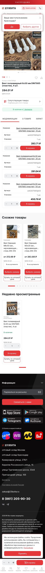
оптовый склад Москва (13, 450)
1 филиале (28, 109)
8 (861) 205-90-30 (16, 499)
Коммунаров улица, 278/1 (14, 460)
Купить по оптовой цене (12, 278)
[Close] (40, 17)
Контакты (6, 480)
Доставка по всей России (13, 485)
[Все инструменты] (39, 435)
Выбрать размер (12, 272)
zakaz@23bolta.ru (10, 491)
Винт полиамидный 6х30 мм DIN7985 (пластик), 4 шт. (12, 324)
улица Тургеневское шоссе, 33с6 (18, 470)
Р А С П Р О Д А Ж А (22, 2)
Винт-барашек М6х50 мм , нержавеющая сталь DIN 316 (10, 247)
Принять (22, 553)
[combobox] (19, 14)
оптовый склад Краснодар (15, 455)
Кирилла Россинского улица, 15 (17, 465)
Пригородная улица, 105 (14, 474)
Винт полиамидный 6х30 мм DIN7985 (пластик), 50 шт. (28, 185)
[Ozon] (6, 435)
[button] (40, 13)
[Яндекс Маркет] (28, 435)
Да (12, 26)
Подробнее (28, 548)
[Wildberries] (17, 435)
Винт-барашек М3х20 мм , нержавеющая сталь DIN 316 (31, 247)
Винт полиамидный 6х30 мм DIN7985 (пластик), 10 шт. (28, 129)
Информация (8, 383)
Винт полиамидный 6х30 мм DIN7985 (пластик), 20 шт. (28, 157)
